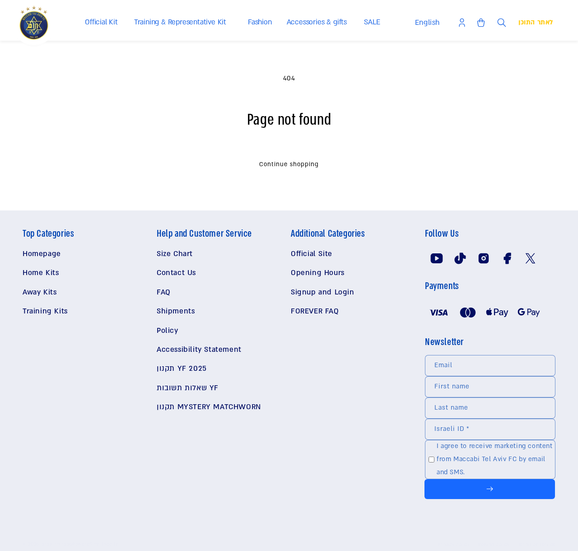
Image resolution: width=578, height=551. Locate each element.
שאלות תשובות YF (188, 388)
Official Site (311, 254)
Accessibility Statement (199, 350)
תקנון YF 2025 (182, 369)
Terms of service (536, 544)
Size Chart (175, 254)
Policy (167, 331)
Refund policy (494, 544)
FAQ (164, 292)
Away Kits (39, 292)
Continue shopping (289, 164)
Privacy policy (454, 544)
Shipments (176, 311)
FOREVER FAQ (315, 311)
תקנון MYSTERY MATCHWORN (209, 407)
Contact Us (176, 273)
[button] (103, 22)
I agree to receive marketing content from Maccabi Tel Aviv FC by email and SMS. (495, 459)
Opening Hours (318, 273)
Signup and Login (322, 292)
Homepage (42, 254)
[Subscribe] (489, 489)
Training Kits (45, 311)
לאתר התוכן (535, 22)
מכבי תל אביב (57, 544)
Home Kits (41, 273)
